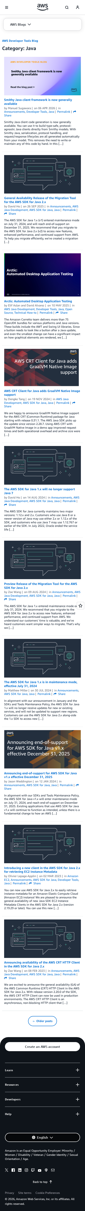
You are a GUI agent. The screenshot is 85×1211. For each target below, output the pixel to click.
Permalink (63, 111)
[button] (20, 24)
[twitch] (33, 1170)
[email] (52, 1170)
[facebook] (13, 1170)
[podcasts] (46, 1170)
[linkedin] (19, 1170)
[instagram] (26, 1170)
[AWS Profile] (77, 7)
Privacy (9, 1192)
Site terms (24, 1192)
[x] (6, 1170)
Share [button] (12, 213)
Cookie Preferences (47, 1192)
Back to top (40, 1182)
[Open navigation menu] (6, 7)
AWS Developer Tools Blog (20, 40)
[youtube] (39, 1170)
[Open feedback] (80, 605)
